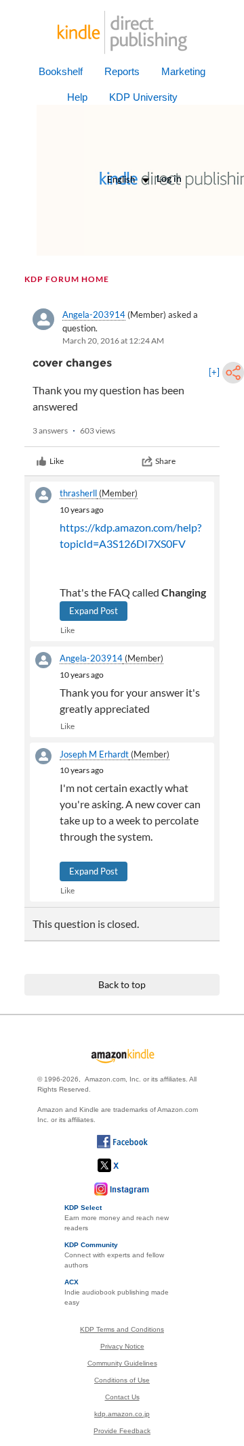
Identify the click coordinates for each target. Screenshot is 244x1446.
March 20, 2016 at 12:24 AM (113, 340)
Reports (122, 71)
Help (77, 97)
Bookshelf (61, 71)
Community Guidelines (122, 1363)
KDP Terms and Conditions (122, 1329)
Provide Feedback (122, 1431)
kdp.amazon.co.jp (122, 1414)
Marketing (183, 71)
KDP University (143, 97)
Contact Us (122, 1397)
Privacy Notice (122, 1346)
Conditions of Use (122, 1380)
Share (165, 461)
